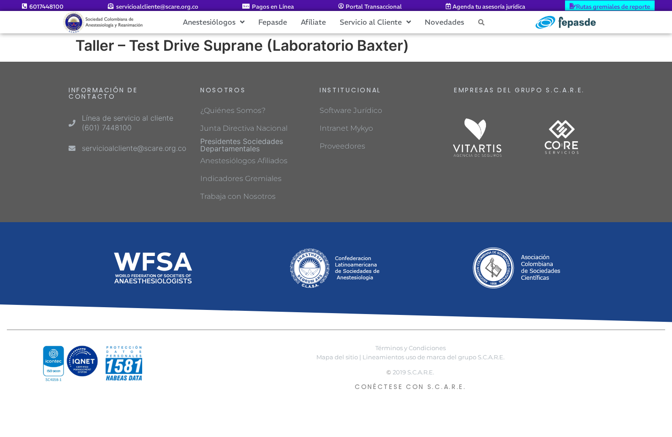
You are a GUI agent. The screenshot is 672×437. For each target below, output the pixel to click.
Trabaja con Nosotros (238, 196)
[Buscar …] (481, 22)
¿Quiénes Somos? (233, 110)
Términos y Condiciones (410, 348)
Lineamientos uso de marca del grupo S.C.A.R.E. (434, 357)
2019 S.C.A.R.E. (413, 372)
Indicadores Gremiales (241, 178)
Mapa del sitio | (338, 357)
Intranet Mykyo (346, 128)
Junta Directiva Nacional (244, 128)
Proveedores (342, 146)
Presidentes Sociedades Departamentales (241, 145)
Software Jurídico (351, 110)
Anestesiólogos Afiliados (244, 160)
